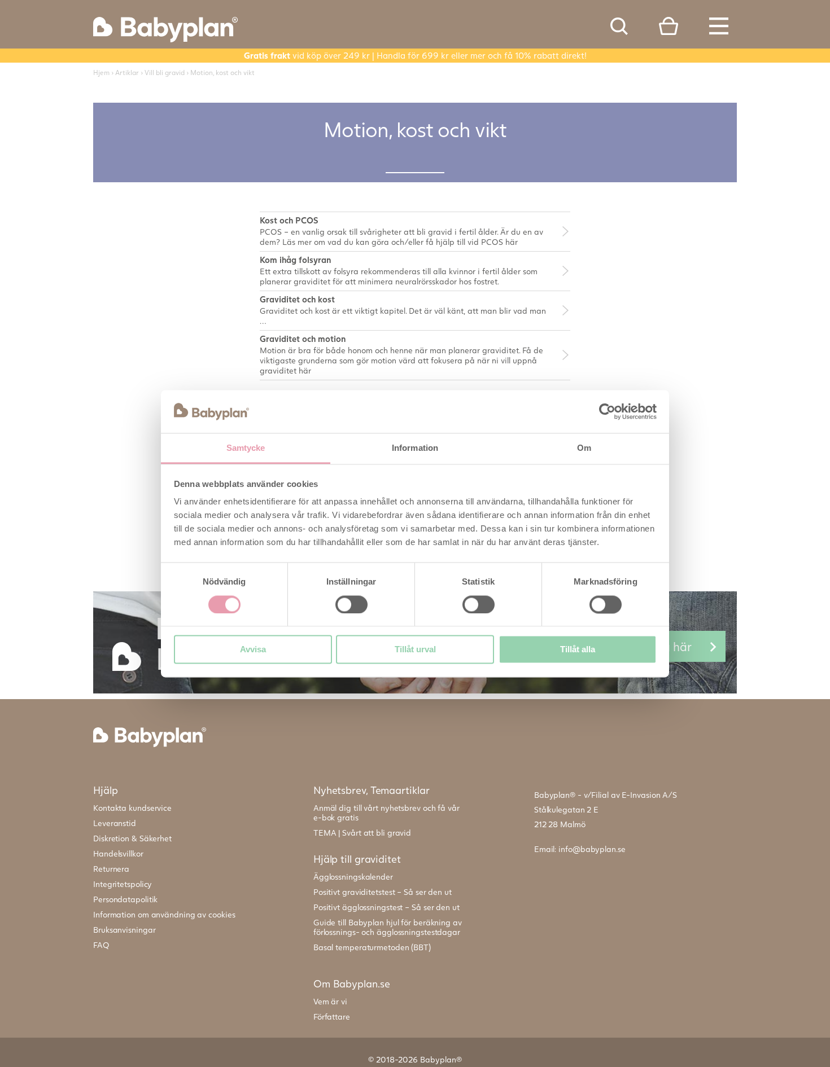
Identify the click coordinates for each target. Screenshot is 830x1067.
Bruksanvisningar (124, 929)
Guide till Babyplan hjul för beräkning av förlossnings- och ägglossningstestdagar (387, 927)
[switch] (351, 604)
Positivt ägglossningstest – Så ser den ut (386, 907)
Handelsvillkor (118, 853)
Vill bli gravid (165, 72)
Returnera (111, 868)
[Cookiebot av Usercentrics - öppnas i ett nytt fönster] (607, 411)
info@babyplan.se (591, 849)
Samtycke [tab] (245, 448)
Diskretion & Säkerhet (132, 838)
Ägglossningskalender (353, 876)
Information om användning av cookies (164, 914)
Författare (331, 1016)
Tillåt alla (577, 650)
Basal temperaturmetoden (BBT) (372, 947)
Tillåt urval (415, 650)
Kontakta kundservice (132, 808)
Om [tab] (584, 448)
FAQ (101, 945)
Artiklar (127, 72)
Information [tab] (415, 448)
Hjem (101, 72)
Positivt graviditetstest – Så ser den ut (382, 892)
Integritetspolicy (122, 884)
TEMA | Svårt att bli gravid (362, 832)
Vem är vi (330, 1001)
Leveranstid (114, 823)
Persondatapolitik (125, 899)
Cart (668, 26)
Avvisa (253, 650)
